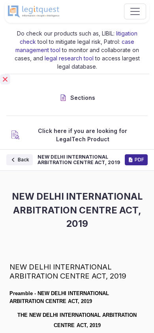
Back (23, 160)
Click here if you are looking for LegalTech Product (82, 134)
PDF (139, 160)
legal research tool (69, 58)
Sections (82, 97)
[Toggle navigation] (135, 11)
